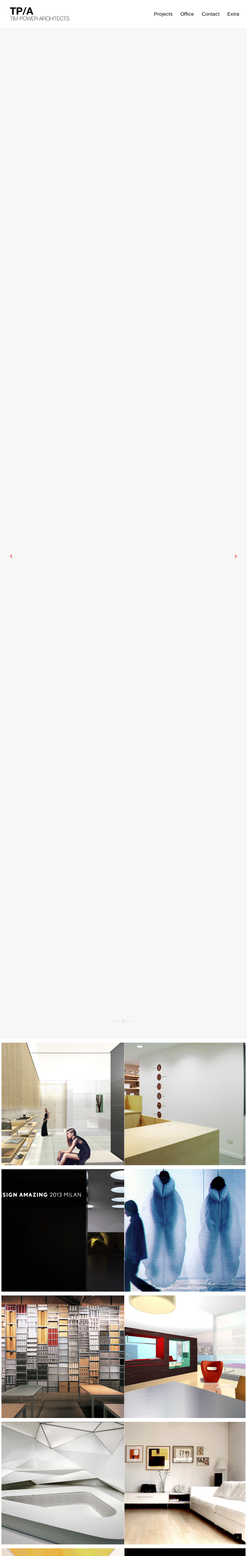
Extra (233, 14)
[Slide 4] (128, 1021)
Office (187, 14)
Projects (163, 14)
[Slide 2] (118, 1021)
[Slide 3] (123, 1021)
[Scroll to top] (238, 1537)
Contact (211, 14)
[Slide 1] (113, 1021)
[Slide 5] (133, 1021)
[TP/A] (38, 14)
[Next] (236, 547)
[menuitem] (165, 14)
